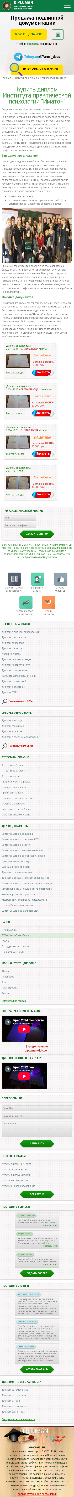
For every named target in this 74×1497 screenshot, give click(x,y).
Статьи (5, 941)
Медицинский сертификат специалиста (24, 899)
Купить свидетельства (15, 1169)
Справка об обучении (14, 787)
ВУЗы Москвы (9, 930)
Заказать (43, 372)
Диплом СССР (9, 692)
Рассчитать (58, 34)
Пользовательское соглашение (37, 1494)
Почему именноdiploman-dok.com (37, 1049)
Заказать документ (28, 34)
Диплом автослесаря (14, 1395)
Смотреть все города (14, 1001)
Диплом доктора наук (14, 670)
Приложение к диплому (15, 861)
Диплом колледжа (13, 731)
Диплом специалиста (14, 637)
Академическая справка (16, 781)
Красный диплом (11, 654)
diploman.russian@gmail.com (41, 557)
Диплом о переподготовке (17, 872)
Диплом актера (11, 1400)
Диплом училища (12, 720)
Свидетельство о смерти (16, 845)
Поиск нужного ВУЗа (21, 701)
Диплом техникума (13, 726)
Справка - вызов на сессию (17, 798)
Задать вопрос (37, 1273)
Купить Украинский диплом (17, 905)
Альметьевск (9, 987)
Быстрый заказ (42, 355)
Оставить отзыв (37, 1369)
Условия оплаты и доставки (25, 613)
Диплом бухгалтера (13, 1411)
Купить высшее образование (18, 1186)
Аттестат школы (11, 776)
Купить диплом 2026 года (16, 1164)
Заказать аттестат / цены (16, 809)
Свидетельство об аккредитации (20, 910)
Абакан (6, 971)
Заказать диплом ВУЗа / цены (19, 676)
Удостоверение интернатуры (18, 894)
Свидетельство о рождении (18, 834)
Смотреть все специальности (18, 1419)
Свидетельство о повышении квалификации (27, 883)
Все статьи (37, 1194)
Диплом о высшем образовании (20, 632)
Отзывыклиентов (60, 589)
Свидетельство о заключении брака (22, 850)
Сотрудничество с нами (15, 946)
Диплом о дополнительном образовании (25, 877)
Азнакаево (8, 976)
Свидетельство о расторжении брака (23, 856)
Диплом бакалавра (13, 643)
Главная (6, 78)
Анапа (5, 993)
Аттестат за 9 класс (13, 770)
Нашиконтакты (48, 613)
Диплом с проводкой (14, 681)
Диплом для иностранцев (16, 659)
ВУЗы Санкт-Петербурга (15, 935)
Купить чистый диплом (15, 1180)
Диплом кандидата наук (16, 665)
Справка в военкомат (14, 803)
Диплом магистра (12, 648)
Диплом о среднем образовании (20, 737)
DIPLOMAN (34, 1431)
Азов (4, 982)
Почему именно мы (13, 952)
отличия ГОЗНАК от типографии (14, 589)
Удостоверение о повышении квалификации (27, 888)
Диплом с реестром (13, 687)
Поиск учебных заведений (40, 69)
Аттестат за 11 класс (14, 765)
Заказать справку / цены (16, 814)
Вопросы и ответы (37, 589)
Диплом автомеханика (15, 1389)
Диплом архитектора (14, 1406)
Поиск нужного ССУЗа (21, 746)
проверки (33, 44)
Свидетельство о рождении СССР (20, 839)
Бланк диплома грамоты (16, 867)
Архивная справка (12, 792)
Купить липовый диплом (16, 1175)
